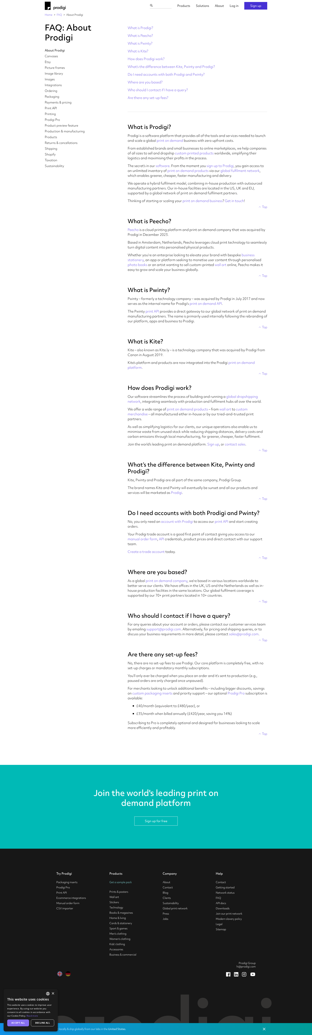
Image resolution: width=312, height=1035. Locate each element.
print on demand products (188, 170)
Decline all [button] (42, 1022)
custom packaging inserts (152, 693)
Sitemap (221, 929)
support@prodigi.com (163, 629)
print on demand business (203, 200)
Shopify (50, 154)
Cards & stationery (120, 923)
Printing (50, 114)
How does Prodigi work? (146, 59)
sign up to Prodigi (220, 165)
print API (152, 311)
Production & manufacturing (65, 131)
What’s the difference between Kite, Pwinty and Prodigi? (171, 66)
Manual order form (67, 903)
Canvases (51, 56)
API (161, 539)
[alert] (31, 1010)
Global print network (175, 908)
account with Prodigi (177, 521)
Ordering (51, 91)
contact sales (235, 444)
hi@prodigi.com (246, 966)
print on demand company (166, 580)
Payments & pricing (58, 102)
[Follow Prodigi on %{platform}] (228, 974)
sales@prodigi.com (244, 634)
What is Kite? (138, 51)
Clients (167, 898)
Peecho (133, 229)
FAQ (59, 15)
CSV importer (64, 908)
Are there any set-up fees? (148, 97)
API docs (221, 903)
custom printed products (194, 153)
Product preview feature (61, 125)
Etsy (48, 62)
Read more (32, 1015)
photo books (137, 264)
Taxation (51, 160)
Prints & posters (118, 892)
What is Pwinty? (140, 43)
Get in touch (234, 200)
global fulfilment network (240, 170)
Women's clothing (119, 939)
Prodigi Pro (52, 120)
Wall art (114, 897)
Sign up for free (156, 821)
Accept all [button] (18, 1022)
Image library (54, 73)
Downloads (222, 908)
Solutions (202, 6)
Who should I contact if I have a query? (158, 90)
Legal (219, 924)
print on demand (170, 140)
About (219, 6)
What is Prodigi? (140, 27)
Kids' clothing (117, 944)
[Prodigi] (55, 6)
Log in (234, 6)
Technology (116, 907)
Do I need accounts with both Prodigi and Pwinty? (166, 74)
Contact (168, 887)
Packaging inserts (66, 882)
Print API (51, 108)
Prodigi (176, 492)
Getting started (225, 887)
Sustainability (54, 166)
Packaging (52, 96)
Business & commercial (122, 954)
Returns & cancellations (61, 143)
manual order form (142, 539)
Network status (225, 893)
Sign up (255, 6)
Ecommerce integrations (71, 898)
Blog (165, 893)
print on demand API (206, 303)
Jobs (165, 919)
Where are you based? (145, 82)
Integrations (53, 85)
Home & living (117, 918)
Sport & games (118, 928)
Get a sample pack (120, 882)
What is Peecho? (140, 35)
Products (183, 6)
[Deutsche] (68, 973)
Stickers (114, 902)
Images (50, 79)
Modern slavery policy (229, 919)
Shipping (51, 148)
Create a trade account (146, 551)
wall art (220, 264)
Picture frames (55, 68)
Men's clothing (117, 934)
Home (48, 15)
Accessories (116, 949)
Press (166, 913)
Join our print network (229, 913)
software (163, 165)
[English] (59, 973)
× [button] (52, 993)
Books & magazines (121, 913)
